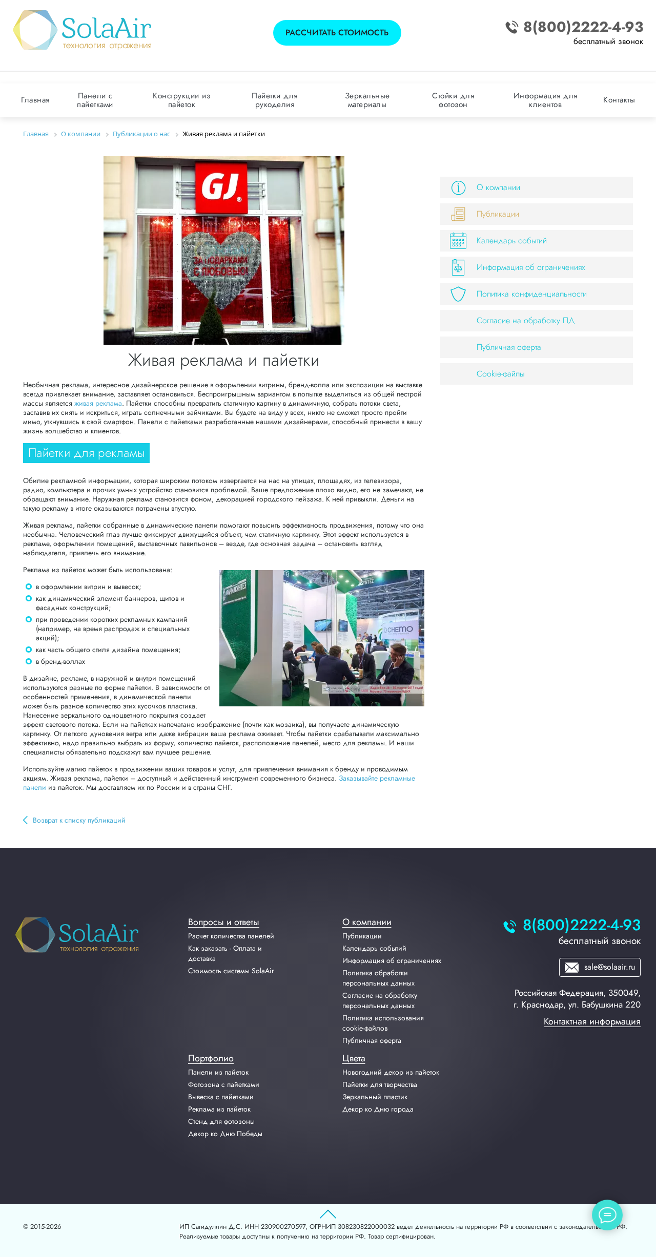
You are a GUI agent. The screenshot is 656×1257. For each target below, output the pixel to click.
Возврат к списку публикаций (79, 820)
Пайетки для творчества (379, 1084)
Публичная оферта (509, 347)
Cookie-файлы (501, 374)
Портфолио (211, 1058)
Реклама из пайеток (219, 1109)
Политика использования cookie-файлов (383, 1023)
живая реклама (98, 403)
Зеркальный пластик (374, 1097)
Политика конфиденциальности (532, 294)
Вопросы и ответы (223, 922)
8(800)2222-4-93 (583, 27)
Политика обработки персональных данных (378, 978)
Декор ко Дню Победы (225, 1133)
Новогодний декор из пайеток (390, 1072)
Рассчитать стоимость (336, 32)
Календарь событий (512, 240)
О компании (498, 187)
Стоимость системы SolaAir (231, 971)
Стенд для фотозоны (221, 1121)
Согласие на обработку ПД (526, 320)
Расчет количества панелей (231, 936)
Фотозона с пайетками (223, 1084)
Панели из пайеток (218, 1072)
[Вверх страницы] (328, 1214)
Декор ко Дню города (378, 1109)
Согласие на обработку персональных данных (379, 1000)
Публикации (498, 214)
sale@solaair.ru (608, 967)
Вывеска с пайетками (221, 1097)
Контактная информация (592, 1021)
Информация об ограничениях (531, 267)
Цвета (353, 1058)
